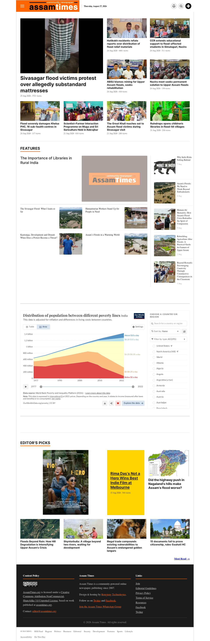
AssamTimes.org (32, 592)
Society (87, 631)
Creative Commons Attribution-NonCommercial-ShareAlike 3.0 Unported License (46, 596)
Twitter (97, 600)
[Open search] (181, 6)
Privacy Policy (143, 593)
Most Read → (182, 559)
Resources (141, 602)
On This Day (39, 636)
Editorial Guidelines (146, 588)
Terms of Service (144, 597)
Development (99, 631)
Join (138, 583)
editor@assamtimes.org (44, 611)
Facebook (111, 600)
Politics (57, 631)
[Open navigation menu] (22, 6)
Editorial (77, 631)
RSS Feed (38, 631)
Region (48, 631)
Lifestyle (129, 631)
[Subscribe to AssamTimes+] (188, 6)
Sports (120, 631)
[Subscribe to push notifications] (174, 6)
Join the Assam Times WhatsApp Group (100, 606)
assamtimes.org (44, 604)
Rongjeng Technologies (113, 594)
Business (67, 631)
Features (30, 148)
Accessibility (26, 636)
